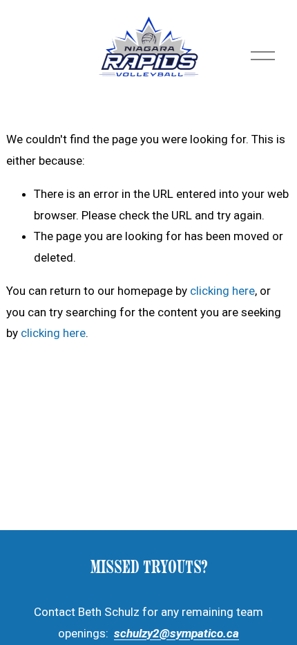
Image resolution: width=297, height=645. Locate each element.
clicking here (222, 291)
